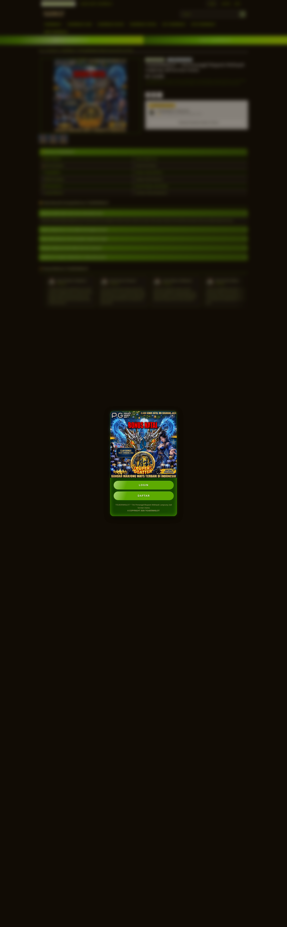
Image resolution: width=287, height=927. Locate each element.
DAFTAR (144, 495)
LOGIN (143, 485)
